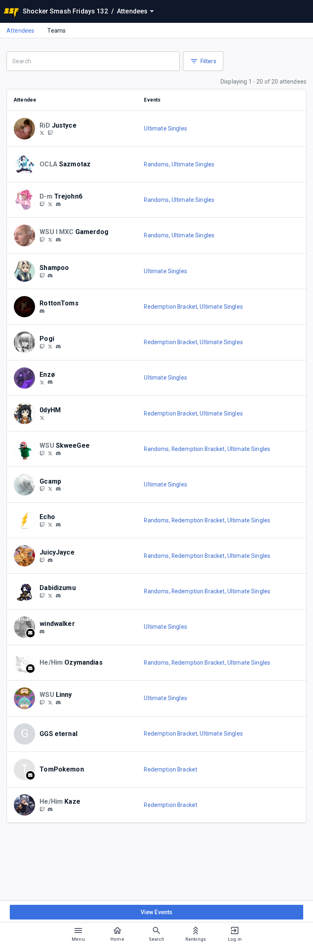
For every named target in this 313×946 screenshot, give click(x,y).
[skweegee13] (50, 453)
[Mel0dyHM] (42, 417)
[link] (58, 204)
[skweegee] (58, 453)
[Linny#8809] (58, 702)
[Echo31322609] (50, 524)
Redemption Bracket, (172, 306)
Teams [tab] (56, 30)
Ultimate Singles (165, 128)
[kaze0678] (50, 809)
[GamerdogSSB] (50, 239)
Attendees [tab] (20, 30)
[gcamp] (58, 489)
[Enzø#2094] (50, 382)
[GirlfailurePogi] (50, 346)
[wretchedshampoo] (42, 275)
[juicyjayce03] (42, 560)
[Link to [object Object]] (26, 128)
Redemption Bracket (170, 769)
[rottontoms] (42, 311)
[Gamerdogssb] (42, 239)
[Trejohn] (42, 204)
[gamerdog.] (58, 240)
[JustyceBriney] (42, 133)
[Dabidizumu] (42, 595)
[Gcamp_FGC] (50, 489)
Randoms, (157, 164)
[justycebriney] (50, 133)
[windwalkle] (42, 631)
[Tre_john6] (50, 204)
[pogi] (58, 346)
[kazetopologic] (42, 809)
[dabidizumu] (58, 596)
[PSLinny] (42, 702)
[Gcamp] (42, 489)
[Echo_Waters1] (42, 524)
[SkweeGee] (42, 453)
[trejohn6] (58, 204)
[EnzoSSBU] (42, 382)
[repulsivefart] (50, 275)
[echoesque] (58, 525)
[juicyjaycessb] (50, 560)
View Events (157, 912)
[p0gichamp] (42, 346)
